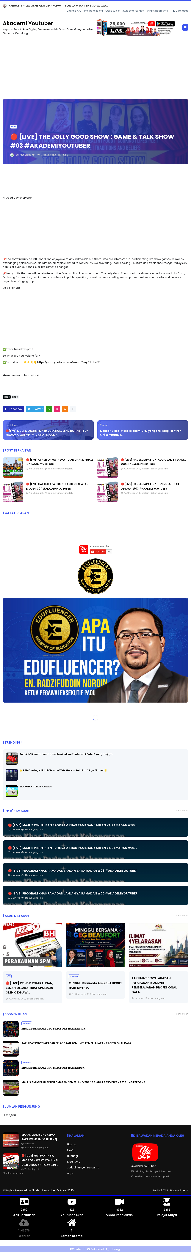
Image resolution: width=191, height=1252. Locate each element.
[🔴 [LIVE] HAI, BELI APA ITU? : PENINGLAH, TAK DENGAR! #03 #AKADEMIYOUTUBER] (107, 501)
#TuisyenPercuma (157, 10)
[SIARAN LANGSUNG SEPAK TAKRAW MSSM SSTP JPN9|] (5, 7)
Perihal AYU (160, 1190)
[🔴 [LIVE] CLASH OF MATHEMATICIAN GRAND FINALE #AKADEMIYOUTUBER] (13, 477)
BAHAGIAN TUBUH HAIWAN (36, 786)
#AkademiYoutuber (133, 10)
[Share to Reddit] (65, 409)
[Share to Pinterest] (57, 409)
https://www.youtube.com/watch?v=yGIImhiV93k (69, 362)
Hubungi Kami (179, 1190)
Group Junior (112, 10)
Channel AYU (74, 10)
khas (13, 126)
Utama (71, 1144)
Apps (70, 1173)
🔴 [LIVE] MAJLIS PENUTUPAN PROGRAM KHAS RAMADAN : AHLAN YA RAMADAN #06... (72, 825)
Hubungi (72, 1156)
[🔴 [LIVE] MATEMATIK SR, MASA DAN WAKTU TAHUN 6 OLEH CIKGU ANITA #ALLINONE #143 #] (11, 1168)
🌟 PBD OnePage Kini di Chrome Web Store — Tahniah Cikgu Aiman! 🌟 (63, 770)
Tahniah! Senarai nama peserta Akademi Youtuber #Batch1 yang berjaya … (67, 754)
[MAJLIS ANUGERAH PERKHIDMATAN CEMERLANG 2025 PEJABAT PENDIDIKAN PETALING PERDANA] (11, 1095)
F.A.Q (70, 1150)
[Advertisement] (95, 65)
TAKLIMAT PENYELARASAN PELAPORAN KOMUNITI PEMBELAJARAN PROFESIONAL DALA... (77, 1043)
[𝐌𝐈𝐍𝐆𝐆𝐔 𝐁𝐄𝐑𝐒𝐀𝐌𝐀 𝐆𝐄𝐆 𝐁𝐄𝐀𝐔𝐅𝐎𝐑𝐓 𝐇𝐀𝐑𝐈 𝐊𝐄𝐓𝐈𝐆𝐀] (32, 945)
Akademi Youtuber (28, 23)
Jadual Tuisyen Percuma (83, 1167)
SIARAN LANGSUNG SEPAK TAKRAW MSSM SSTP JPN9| (38, 5)
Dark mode (182, 10)
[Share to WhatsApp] (49, 409)
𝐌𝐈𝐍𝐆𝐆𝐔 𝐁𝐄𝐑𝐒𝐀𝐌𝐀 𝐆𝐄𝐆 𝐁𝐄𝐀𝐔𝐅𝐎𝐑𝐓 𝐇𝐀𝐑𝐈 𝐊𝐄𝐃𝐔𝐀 (52, 1068)
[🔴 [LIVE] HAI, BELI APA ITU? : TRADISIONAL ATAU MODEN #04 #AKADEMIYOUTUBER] (13, 501)
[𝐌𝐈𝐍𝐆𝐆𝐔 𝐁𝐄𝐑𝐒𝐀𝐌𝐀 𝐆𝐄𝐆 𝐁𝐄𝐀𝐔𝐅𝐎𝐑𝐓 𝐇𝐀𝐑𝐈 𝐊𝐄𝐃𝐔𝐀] (158, 945)
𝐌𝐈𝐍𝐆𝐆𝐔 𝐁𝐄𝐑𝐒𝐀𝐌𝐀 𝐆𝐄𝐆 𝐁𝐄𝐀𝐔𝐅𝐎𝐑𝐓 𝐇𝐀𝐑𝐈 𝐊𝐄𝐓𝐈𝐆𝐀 (53, 1028)
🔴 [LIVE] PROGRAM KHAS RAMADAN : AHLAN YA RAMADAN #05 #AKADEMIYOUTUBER (72, 871)
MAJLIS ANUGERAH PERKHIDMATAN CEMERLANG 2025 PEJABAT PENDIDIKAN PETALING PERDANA (83, 1082)
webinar (11, 976)
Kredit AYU (73, 1162)
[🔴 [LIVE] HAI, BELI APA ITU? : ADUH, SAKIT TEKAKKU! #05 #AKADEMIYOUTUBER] (107, 477)
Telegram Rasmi (93, 10)
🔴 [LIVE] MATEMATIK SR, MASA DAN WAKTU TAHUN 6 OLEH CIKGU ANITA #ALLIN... (39, 1160)
